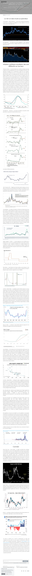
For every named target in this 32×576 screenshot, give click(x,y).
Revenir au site (4, 1)
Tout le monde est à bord (21, 567)
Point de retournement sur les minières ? (8, 567)
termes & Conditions (16, 562)
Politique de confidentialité (22, 562)
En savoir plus (10, 572)
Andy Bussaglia (24, 541)
